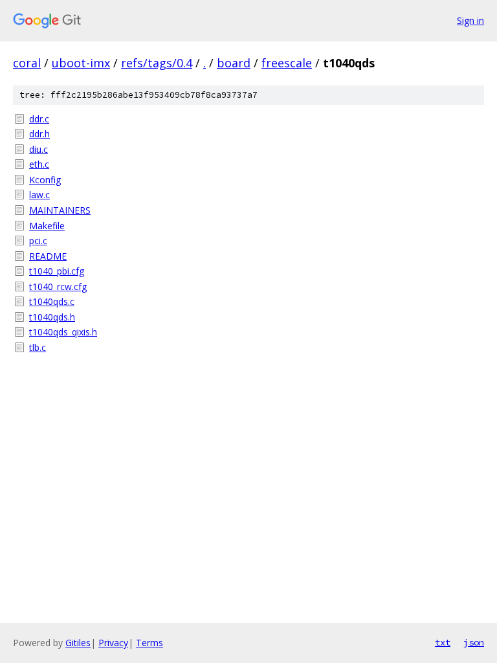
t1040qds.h (52, 317)
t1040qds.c (51, 301)
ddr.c (39, 119)
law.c (39, 194)
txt (442, 642)
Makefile (47, 225)
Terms (149, 642)
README (48, 256)
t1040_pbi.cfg (56, 271)
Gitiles (78, 642)
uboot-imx (81, 63)
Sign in (470, 20)
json (473, 642)
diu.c (38, 149)
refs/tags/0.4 (156, 63)
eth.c (39, 164)
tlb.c (37, 347)
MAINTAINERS (60, 210)
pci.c (38, 240)
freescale (286, 63)
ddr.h (39, 134)
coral (27, 63)
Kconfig (45, 180)
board (233, 63)
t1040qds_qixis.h (63, 332)
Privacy (113, 642)
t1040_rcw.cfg (58, 286)
